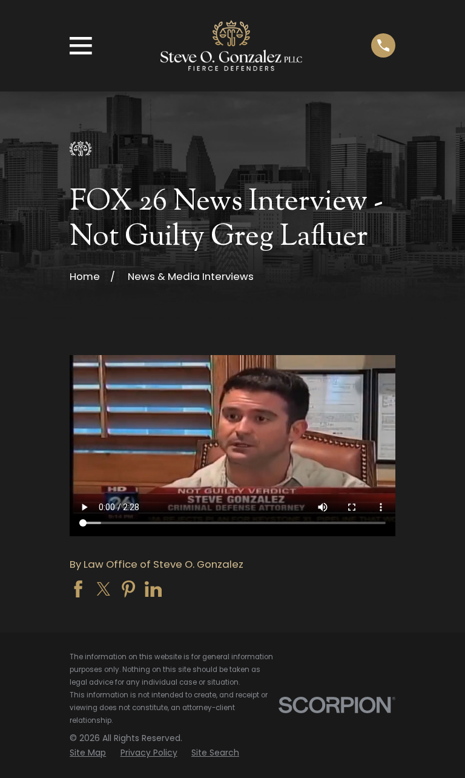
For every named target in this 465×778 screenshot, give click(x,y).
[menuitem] (88, 752)
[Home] (231, 45)
